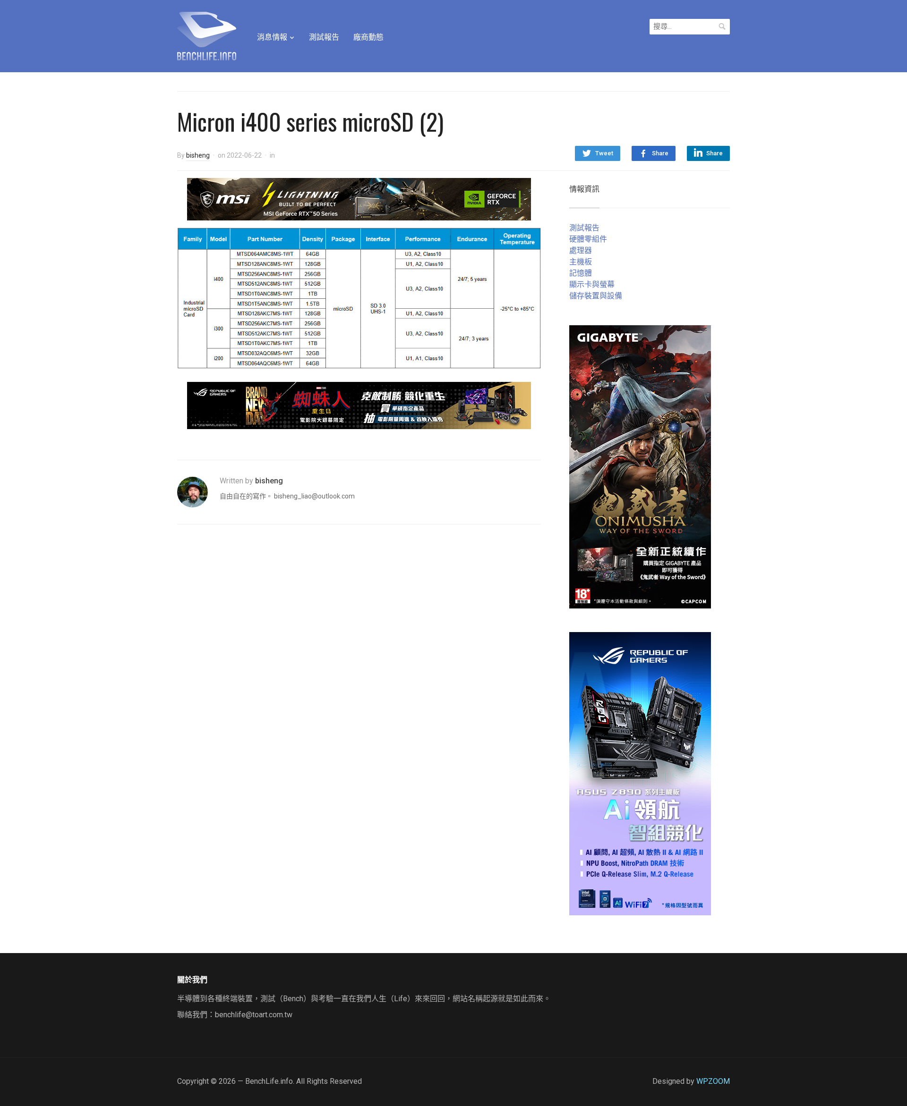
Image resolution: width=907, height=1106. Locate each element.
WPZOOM (713, 1081)
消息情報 (272, 37)
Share (660, 153)
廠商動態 (368, 37)
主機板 (580, 261)
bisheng (198, 155)
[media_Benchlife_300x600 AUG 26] (640, 466)
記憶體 (580, 273)
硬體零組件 (588, 239)
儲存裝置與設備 (595, 295)
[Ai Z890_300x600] (640, 772)
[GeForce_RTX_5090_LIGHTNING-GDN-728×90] (359, 198)
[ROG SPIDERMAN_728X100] (359, 404)
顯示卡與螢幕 (592, 284)
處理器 (580, 250)
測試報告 (324, 37)
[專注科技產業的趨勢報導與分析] (206, 35)
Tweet (604, 153)
